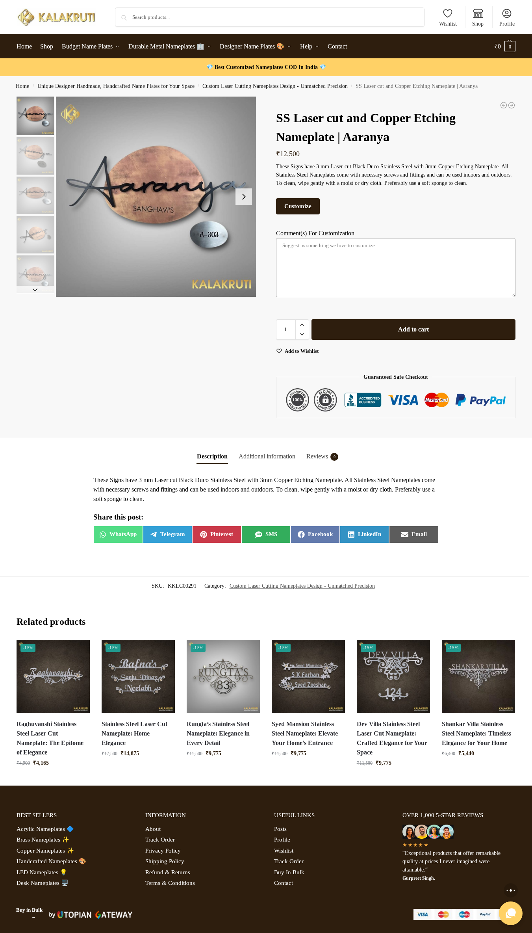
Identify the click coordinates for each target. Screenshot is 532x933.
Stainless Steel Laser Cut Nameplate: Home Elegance (134, 733)
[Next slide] (243, 196)
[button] (504, 46)
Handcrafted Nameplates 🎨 (51, 861)
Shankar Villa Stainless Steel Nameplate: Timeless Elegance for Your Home (476, 733)
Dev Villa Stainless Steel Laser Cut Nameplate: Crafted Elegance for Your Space (392, 738)
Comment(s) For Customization (315, 233)
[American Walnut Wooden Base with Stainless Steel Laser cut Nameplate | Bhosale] (511, 105)
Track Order (160, 839)
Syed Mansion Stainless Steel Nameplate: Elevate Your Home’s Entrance (305, 733)
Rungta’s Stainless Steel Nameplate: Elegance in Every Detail (218, 733)
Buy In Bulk (289, 872)
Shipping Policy (164, 861)
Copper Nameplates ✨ (45, 850)
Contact (283, 883)
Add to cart (413, 329)
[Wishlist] (78, 651)
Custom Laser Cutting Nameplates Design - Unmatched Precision (275, 86)
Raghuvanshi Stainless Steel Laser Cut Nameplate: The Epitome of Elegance (50, 738)
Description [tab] (212, 456)
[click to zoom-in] (156, 197)
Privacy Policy (163, 850)
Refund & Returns (167, 872)
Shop (478, 24)
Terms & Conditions (170, 883)
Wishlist (448, 24)
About (153, 829)
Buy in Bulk (29, 910)
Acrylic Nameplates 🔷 (45, 829)
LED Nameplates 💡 (42, 872)
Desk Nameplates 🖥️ (43, 883)
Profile (507, 24)
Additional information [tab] (267, 456)
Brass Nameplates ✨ (43, 839)
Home (22, 86)
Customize (297, 206)
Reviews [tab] (321, 456)
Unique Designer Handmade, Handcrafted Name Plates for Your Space (116, 86)
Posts (280, 829)
